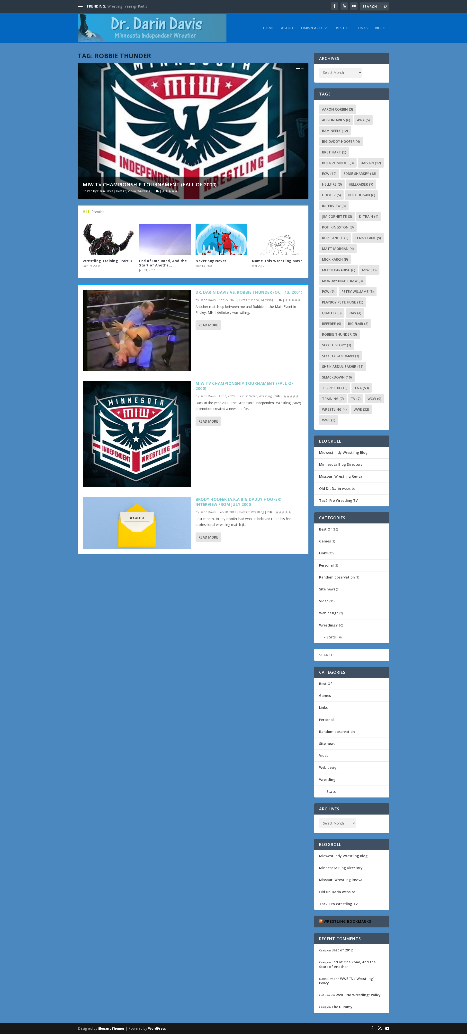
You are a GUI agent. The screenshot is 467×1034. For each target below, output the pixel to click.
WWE (361, 409)
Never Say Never (211, 260)
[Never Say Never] (221, 239)
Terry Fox (334, 388)
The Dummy (342, 1007)
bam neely (335, 130)
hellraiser (361, 184)
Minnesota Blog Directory (341, 464)
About (287, 28)
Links (363, 28)
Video (380, 28)
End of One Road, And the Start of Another (347, 964)
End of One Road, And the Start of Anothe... (163, 262)
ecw (329, 173)
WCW (374, 398)
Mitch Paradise (338, 270)
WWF (328, 420)
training (333, 398)
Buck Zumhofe (338, 163)
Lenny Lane (368, 238)
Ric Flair (358, 323)
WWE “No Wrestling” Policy (346, 980)
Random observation (337, 577)
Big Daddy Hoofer (341, 141)
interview (334, 205)
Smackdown (337, 377)
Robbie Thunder (339, 334)
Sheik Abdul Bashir (342, 366)
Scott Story (336, 345)
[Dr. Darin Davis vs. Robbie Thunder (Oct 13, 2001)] (137, 330)
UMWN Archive (315, 28)
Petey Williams (357, 291)
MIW (369, 270)
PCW (328, 291)
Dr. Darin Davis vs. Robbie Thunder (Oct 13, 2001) (249, 292)
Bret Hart (334, 152)
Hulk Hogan (361, 195)
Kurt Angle (335, 238)
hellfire (332, 184)
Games (325, 541)
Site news (327, 589)
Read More (208, 325)
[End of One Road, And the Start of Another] (165, 239)
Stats (331, 637)
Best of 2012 (342, 950)
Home (268, 28)
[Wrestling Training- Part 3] (108, 239)
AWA (363, 120)
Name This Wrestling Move (277, 260)
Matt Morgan (338, 248)
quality (331, 313)
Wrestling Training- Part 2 (127, 6)
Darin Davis (105, 191)
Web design (329, 613)
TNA (361, 388)
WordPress (157, 1028)
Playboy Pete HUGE (342, 302)
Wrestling (143, 191)
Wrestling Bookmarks (347, 921)
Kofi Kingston (338, 227)
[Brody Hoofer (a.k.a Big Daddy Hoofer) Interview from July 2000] (137, 523)
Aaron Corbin (337, 109)
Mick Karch (335, 259)
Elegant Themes (111, 1028)
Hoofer (331, 195)
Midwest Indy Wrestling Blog (343, 452)
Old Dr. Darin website (337, 488)
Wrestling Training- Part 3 (107, 260)
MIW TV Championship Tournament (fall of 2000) (150, 184)
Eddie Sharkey (359, 173)
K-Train (368, 216)
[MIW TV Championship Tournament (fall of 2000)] (137, 434)
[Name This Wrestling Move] (278, 239)
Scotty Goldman (340, 355)
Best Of (343, 28)
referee (331, 323)
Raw (355, 313)
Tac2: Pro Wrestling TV (338, 500)
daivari (371, 163)
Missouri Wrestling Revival (341, 476)
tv (355, 398)
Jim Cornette (337, 216)
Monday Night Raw (342, 280)
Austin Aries (336, 120)
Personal (326, 565)
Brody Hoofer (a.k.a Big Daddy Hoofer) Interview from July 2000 (239, 502)
